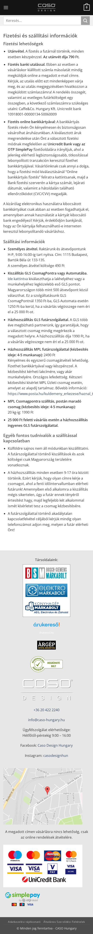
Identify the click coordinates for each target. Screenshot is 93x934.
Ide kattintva (18, 278)
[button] (5, 7)
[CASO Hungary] (46, 7)
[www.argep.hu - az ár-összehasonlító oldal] (46, 644)
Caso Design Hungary (55, 745)
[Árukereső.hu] (46, 626)
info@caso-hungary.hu (46, 719)
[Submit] (85, 20)
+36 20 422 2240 (46, 710)
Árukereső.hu (46, 632)
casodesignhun (55, 755)
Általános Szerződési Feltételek (64, 922)
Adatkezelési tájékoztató (24, 922)
